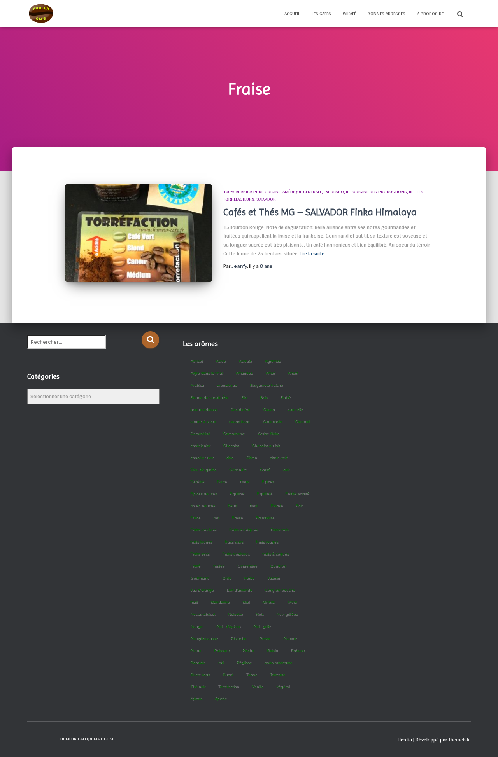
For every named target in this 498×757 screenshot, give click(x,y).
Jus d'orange (202, 590)
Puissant (222, 650)
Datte (222, 481)
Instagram (47, 738)
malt (194, 602)
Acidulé (245, 361)
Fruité (195, 566)
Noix (259, 614)
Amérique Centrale (302, 191)
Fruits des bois (203, 530)
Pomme (290, 638)
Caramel (302, 421)
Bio (244, 397)
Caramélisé (200, 433)
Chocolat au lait (266, 445)
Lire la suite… (314, 253)
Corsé (265, 469)
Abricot (196, 361)
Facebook (33, 738)
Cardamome (234, 433)
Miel (245, 602)
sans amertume (278, 662)
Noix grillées (287, 614)
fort (216, 518)
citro (229, 457)
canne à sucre (203, 421)
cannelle (295, 409)
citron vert (278, 457)
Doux (244, 481)
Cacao (269, 409)
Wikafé (349, 13)
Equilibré (264, 493)
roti (221, 662)
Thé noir (197, 686)
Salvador (266, 199)
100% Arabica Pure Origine (252, 191)
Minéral (268, 602)
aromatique (227, 385)
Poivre (264, 638)
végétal (282, 686)
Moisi (292, 602)
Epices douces (203, 493)
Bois (264, 397)
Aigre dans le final (206, 373)
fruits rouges (267, 542)
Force (195, 518)
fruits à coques (275, 554)
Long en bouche (280, 590)
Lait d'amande (239, 590)
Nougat (196, 626)
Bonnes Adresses (386, 13)
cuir (286, 469)
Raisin (272, 650)
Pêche (248, 650)
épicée (221, 698)
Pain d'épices (228, 626)
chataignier (200, 445)
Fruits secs (199, 554)
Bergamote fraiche (266, 385)
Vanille (257, 686)
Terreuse (277, 674)
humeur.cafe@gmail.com (86, 738)
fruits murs (234, 542)
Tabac (251, 674)
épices (196, 698)
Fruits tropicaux (235, 554)
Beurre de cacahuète (209, 397)
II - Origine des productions (376, 191)
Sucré (228, 674)
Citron (251, 457)
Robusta (197, 662)
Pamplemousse (204, 638)
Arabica (197, 385)
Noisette (235, 614)
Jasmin (273, 578)
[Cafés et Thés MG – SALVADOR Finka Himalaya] (138, 233)
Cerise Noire (268, 433)
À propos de (430, 13)
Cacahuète (240, 409)
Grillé (226, 578)
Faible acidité (297, 493)
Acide (221, 361)
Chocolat (231, 445)
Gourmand (199, 578)
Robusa (298, 650)
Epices (268, 481)
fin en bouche (202, 506)
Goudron (278, 566)
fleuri (232, 506)
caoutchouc (239, 421)
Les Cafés (321, 13)
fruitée (218, 566)
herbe (249, 578)
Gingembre (247, 566)
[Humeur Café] (40, 13)
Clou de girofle (203, 469)
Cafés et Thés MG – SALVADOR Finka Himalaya (320, 212)
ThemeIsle (459, 739)
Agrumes (273, 361)
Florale (277, 506)
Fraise (237, 518)
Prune (195, 650)
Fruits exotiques (243, 530)
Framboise (265, 518)
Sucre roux (200, 674)
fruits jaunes (201, 542)
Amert (293, 373)
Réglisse (244, 662)
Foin (299, 506)
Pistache (238, 638)
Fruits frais (279, 530)
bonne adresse (203, 409)
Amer (270, 373)
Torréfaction (228, 686)
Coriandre (238, 469)
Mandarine (220, 602)
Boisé (286, 397)
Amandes (244, 373)
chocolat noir (201, 457)
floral (253, 506)
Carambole (272, 421)
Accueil (292, 13)
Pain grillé (262, 626)
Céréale (197, 481)
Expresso (334, 191)
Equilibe (237, 493)
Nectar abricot (202, 614)
